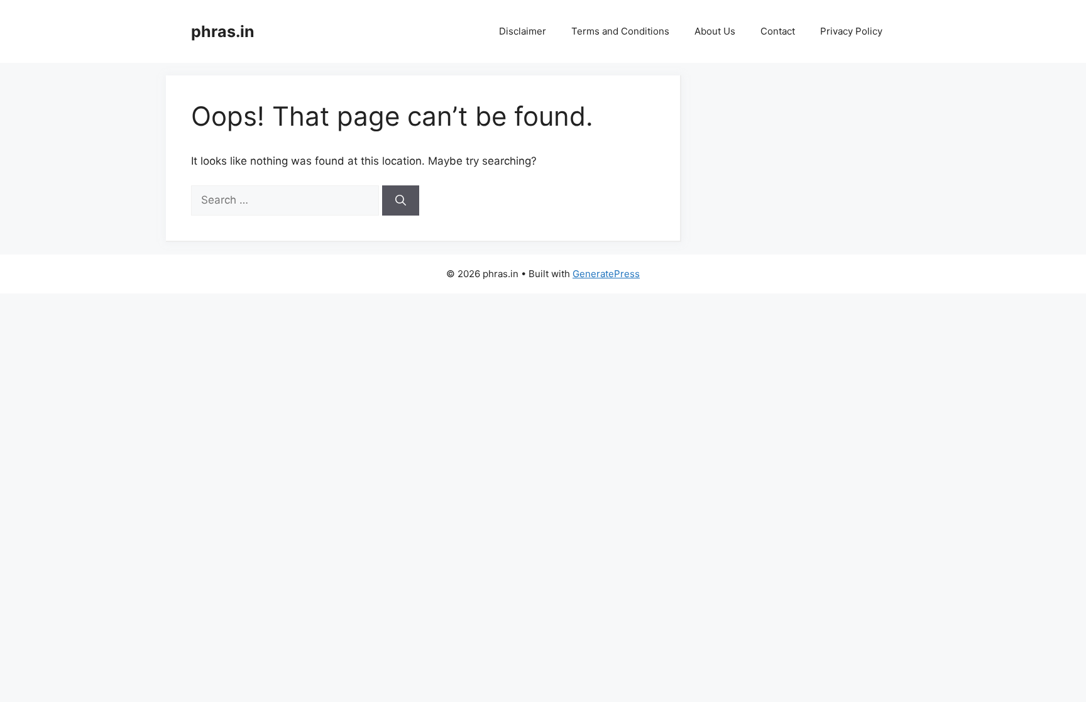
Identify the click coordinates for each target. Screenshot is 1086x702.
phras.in (223, 31)
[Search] (400, 200)
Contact (777, 31)
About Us (714, 31)
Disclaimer (522, 31)
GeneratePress (606, 274)
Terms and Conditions (620, 31)
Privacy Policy (851, 31)
